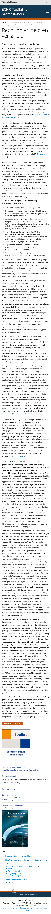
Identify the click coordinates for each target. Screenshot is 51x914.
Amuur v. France (17, 456)
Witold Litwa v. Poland (22, 414)
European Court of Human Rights (18, 856)
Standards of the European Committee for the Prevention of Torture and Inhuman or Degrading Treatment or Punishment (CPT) (23, 871)
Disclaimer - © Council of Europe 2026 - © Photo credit (25, 908)
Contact (25, 911)
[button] (25, 2)
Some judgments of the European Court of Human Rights (11, 797)
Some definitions (9, 789)
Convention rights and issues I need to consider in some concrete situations (20, 768)
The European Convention (12, 805)
